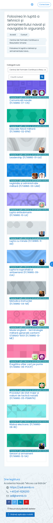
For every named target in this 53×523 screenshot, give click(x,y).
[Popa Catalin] (42, 150)
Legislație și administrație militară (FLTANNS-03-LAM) (25, 185)
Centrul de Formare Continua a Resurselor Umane (24, 41)
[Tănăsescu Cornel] (42, 205)
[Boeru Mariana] (28, 322)
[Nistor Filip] (35, 176)
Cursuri (24, 34)
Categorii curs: (13, 65)
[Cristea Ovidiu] (35, 93)
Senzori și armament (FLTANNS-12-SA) (21, 455)
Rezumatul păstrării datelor (22, 508)
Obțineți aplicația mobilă (21, 514)
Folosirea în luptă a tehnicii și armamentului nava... (23, 49)
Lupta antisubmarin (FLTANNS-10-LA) (21, 214)
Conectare (44, 4)
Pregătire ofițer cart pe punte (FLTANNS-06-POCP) (26, 365)
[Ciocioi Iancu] (28, 93)
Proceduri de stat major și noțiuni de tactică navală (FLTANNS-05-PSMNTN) (24, 395)
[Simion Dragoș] (42, 176)
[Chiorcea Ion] (42, 293)
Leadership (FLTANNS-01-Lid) (26, 157)
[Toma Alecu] (42, 233)
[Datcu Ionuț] (35, 357)
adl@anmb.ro (18, 496)
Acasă (13, 34)
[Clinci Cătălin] (42, 262)
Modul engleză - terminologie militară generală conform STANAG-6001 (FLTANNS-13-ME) (26, 334)
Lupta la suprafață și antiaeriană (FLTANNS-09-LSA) (24, 272)
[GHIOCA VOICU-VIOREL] (42, 121)
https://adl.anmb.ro (22, 487)
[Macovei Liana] (35, 322)
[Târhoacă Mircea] (42, 357)
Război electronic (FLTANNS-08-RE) (25, 426)
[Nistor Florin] (42, 385)
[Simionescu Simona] (42, 322)
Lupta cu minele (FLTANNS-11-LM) (26, 242)
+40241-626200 (19, 491)
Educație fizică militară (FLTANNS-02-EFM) (22, 130)
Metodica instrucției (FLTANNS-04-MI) (21, 302)
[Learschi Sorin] (42, 93)
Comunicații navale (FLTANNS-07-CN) (21, 101)
